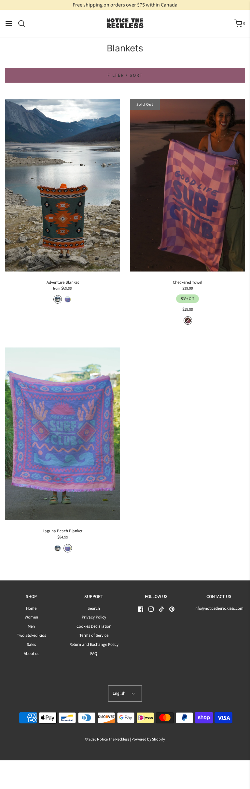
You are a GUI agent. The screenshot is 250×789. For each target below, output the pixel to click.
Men (31, 626)
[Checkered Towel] (187, 185)
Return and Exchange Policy (93, 644)
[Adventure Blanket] (62, 185)
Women (31, 617)
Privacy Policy (94, 617)
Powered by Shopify (148, 739)
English (119, 693)
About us (31, 653)
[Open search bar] (24, 23)
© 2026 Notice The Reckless (107, 739)
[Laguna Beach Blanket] (62, 433)
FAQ (93, 653)
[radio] (57, 299)
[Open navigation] (9, 23)
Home (31, 608)
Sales (31, 644)
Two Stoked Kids (31, 635)
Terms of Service (93, 635)
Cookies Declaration (93, 626)
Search (94, 608)
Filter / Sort (125, 75)
